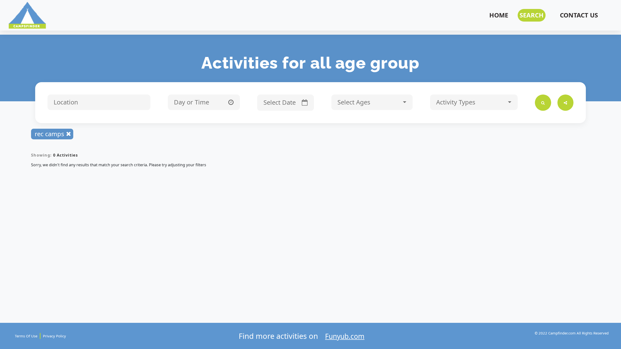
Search (532, 15)
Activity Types (456, 102)
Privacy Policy (54, 335)
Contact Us (579, 15)
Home (498, 15)
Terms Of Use (26, 335)
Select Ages (354, 102)
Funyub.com (344, 336)
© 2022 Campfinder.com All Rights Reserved (572, 333)
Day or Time (192, 102)
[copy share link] (565, 103)
